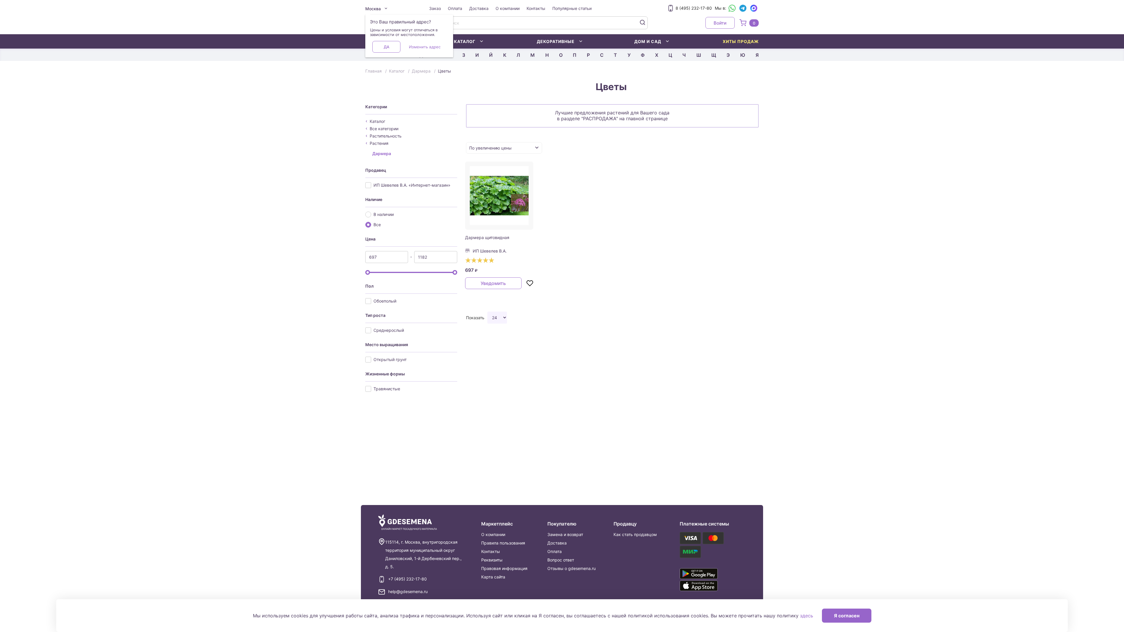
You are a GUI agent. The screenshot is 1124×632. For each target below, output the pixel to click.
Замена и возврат (565, 534)
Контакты (536, 8)
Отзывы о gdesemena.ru (571, 568)
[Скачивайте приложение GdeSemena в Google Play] (707, 573)
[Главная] (407, 522)
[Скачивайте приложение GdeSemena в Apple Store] (707, 586)
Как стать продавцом (635, 534)
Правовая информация (504, 568)
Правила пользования (503, 542)
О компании (508, 8)
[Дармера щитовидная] (499, 196)
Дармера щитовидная (487, 237)
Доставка (479, 8)
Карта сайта (493, 576)
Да (386, 46)
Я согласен (846, 616)
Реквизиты (492, 559)
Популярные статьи (572, 8)
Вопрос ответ (560, 559)
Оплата (455, 8)
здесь (806, 616)
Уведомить (493, 283)
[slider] (367, 272)
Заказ (435, 8)
